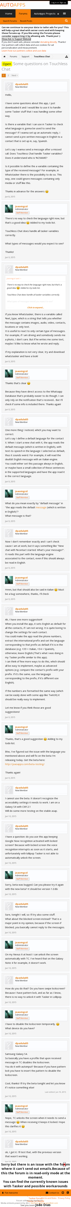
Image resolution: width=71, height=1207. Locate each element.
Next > (15, 75)
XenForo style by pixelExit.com (44, 1203)
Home (8, 13)
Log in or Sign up (58, 2)
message (41, 507)
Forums (23, 13)
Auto (12, 4)
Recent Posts (26, 21)
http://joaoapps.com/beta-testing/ (25, 764)
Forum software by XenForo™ (29, 1200)
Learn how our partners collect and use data (24, 50)
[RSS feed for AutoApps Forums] (67, 1193)
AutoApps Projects (44, 13)
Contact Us (53, 1192)
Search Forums (10, 21)
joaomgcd (21, 206)
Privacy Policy (64, 1198)
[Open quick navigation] (66, 56)
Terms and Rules (48, 1198)
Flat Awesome (11, 1192)
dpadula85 (21, 84)
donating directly (48, 41)
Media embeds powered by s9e (15, 1203)
